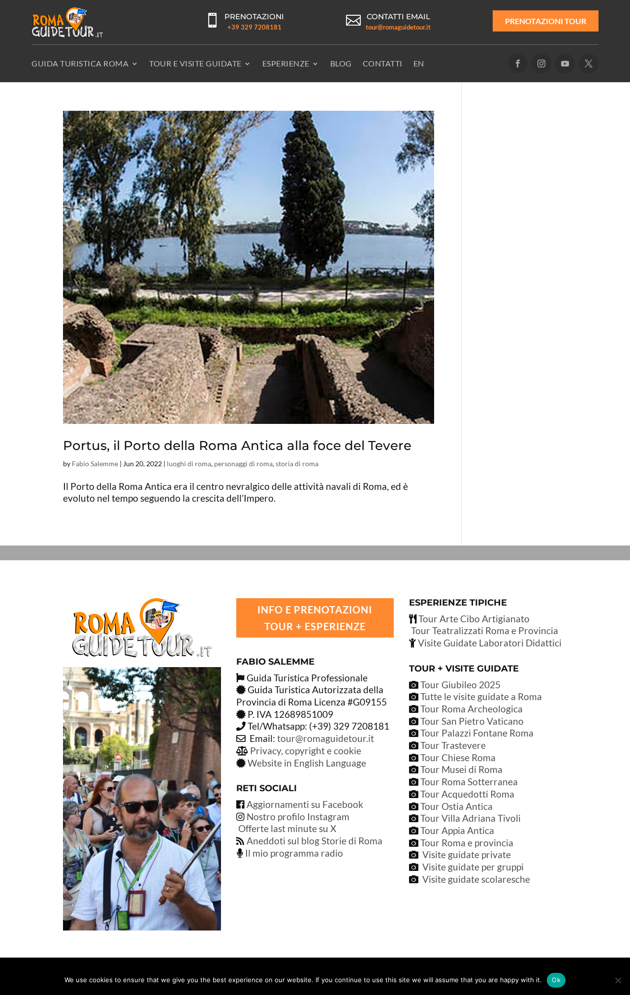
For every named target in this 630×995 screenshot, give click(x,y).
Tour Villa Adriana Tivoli (470, 818)
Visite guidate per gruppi (473, 866)
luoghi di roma (189, 463)
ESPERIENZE (286, 63)
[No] (618, 980)
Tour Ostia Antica (456, 806)
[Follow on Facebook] (518, 63)
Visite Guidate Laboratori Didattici (489, 642)
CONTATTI (383, 63)
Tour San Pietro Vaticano (471, 721)
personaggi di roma (243, 463)
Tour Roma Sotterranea (469, 781)
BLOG (341, 63)
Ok (556, 980)
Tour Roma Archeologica (470, 708)
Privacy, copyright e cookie (305, 750)
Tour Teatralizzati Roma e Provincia (483, 630)
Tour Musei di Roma (461, 769)
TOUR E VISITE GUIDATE (195, 63)
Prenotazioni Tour (545, 21)
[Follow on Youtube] (565, 63)
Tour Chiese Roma (458, 757)
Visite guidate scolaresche (476, 879)
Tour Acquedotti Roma (467, 794)
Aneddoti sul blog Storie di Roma (314, 840)
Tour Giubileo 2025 (459, 684)
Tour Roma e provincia (466, 842)
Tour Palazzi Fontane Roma (476, 732)
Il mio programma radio (293, 853)
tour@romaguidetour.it (398, 27)
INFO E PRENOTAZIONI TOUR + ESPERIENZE (314, 618)
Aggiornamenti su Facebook (305, 804)
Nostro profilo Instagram (298, 816)
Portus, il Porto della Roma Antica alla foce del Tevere (237, 445)
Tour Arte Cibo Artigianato (473, 618)
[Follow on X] (588, 63)
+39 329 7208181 (254, 27)
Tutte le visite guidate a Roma (480, 696)
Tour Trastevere (453, 745)
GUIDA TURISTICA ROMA (80, 63)
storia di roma (297, 463)
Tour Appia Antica (457, 830)
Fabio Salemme (95, 463)
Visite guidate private (466, 854)
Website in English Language (307, 763)
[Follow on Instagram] (541, 63)
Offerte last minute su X (287, 828)
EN (418, 63)
